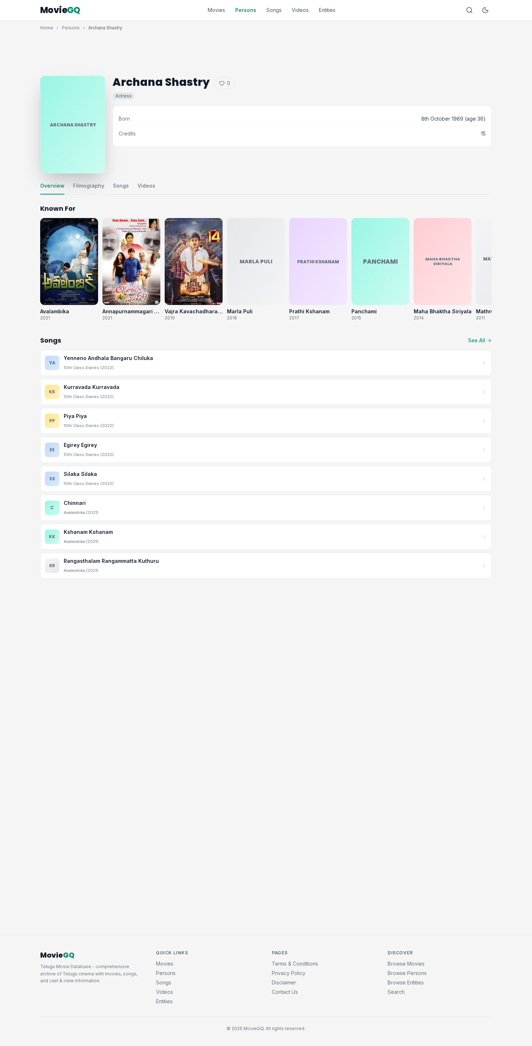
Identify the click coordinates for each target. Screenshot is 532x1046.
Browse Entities (406, 982)
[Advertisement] (266, 51)
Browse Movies (406, 964)
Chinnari (75, 503)
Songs (274, 10)
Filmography (88, 186)
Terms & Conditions (295, 964)
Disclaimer (284, 982)
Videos (300, 10)
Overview (52, 186)
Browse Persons (407, 973)
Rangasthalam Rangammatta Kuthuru (111, 561)
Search (396, 992)
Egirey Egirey (80, 445)
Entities (327, 10)
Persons (245, 10)
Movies (216, 10)
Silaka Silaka (80, 474)
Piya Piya (75, 416)
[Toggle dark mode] (485, 10)
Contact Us (285, 992)
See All (476, 340)
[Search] (469, 10)
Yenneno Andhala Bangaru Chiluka (108, 358)
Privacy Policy (288, 973)
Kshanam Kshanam (88, 532)
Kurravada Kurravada (91, 387)
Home (46, 27)
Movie (60, 10)
